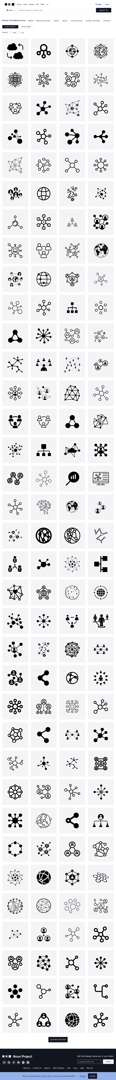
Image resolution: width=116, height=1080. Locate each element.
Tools (42, 4)
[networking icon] (72, 80)
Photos (31, 4)
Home (19, 4)
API (37, 4)
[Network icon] (44, 51)
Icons (25, 4)
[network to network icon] (15, 51)
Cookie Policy (46, 1076)
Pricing (98, 4)
